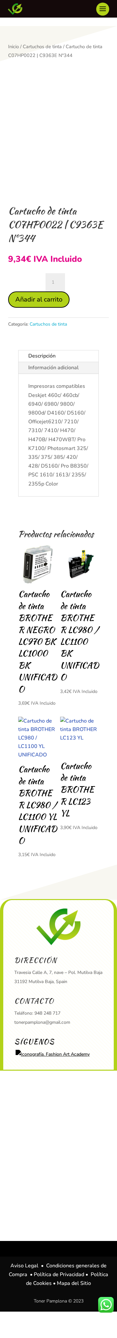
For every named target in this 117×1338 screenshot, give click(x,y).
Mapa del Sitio (74, 1283)
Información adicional (53, 367)
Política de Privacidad (59, 1274)
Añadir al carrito (38, 299)
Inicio (13, 46)
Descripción (42, 355)
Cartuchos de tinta (42, 46)
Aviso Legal (24, 1265)
